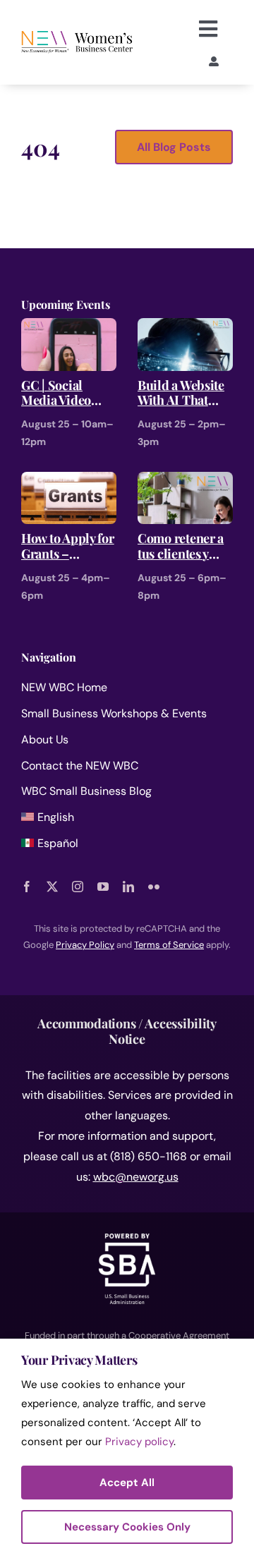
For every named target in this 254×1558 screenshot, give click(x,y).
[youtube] (103, 886)
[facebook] (26, 886)
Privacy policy (139, 1442)
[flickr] (153, 886)
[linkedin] (128, 886)
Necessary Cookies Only (127, 1527)
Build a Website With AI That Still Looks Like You (182, 393)
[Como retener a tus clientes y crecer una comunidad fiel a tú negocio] (185, 481)
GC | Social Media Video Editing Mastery (66, 393)
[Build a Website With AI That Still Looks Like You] (185, 327)
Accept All (127, 1482)
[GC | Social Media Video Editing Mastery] (68, 327)
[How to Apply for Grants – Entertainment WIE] (68, 481)
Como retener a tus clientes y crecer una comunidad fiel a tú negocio (185, 546)
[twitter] (52, 886)
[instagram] (77, 886)
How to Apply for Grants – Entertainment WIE (67, 546)
